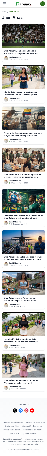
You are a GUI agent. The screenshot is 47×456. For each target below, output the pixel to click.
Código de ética (12, 426)
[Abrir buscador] (42, 3)
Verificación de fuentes (33, 430)
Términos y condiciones (12, 422)
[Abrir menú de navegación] (4, 3)
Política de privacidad (35, 422)
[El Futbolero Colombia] (23, 4)
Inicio (4, 12)
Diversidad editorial (12, 430)
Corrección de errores (32, 426)
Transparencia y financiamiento (23, 433)
